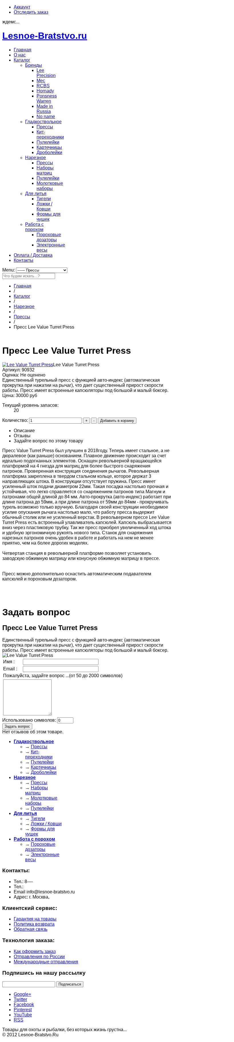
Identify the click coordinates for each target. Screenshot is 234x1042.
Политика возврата (34, 924)
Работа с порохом (34, 227)
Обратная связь (30, 929)
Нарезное (35, 157)
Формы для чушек (48, 217)
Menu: (9, 270)
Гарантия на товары (35, 918)
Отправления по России (39, 956)
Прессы (45, 126)
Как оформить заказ (35, 951)
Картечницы (49, 147)
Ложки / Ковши (44, 206)
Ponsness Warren (47, 99)
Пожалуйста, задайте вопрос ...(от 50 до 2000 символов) (62, 675)
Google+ (22, 994)
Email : (10, 668)
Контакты (23, 260)
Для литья (36, 193)
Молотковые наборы (50, 186)
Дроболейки (49, 152)
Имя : (9, 661)
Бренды (33, 65)
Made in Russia (45, 109)
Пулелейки (48, 142)
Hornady (45, 90)
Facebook (24, 1004)
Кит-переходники (50, 134)
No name (46, 116)
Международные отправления (46, 961)
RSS (18, 1019)
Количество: (15, 420)
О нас (20, 54)
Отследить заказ (31, 12)
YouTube (23, 1014)
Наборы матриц (45, 170)
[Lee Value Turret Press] (27, 364)
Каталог (22, 60)
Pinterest (23, 1009)
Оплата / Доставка (33, 255)
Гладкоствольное (43, 121)
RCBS (43, 85)
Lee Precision (46, 73)
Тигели (44, 198)
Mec (41, 80)
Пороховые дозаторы (49, 237)
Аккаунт (22, 7)
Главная (22, 49)
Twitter (20, 999)
